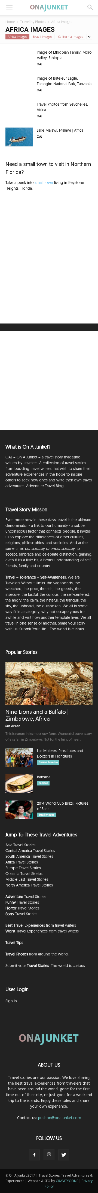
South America (17, 856)
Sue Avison (12, 726)
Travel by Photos (33, 21)
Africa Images (17, 36)
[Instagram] (49, 1154)
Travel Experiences (29, 925)
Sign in (11, 1000)
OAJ (39, 64)
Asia (8, 844)
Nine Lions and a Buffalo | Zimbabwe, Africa (37, 715)
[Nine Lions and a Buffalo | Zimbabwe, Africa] (49, 683)
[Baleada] (19, 783)
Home (10, 21)
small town (44, 182)
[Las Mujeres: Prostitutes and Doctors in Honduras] (19, 757)
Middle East (15, 879)
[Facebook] (34, 1154)
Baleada (43, 777)
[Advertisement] (49, 256)
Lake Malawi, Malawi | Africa (60, 130)
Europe (11, 867)
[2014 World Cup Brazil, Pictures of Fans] (19, 810)
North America (17, 885)
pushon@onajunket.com (59, 1117)
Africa (10, 862)
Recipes (43, 783)
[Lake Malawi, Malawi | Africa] (19, 137)
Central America (48, 762)
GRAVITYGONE (67, 1180)
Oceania (12, 873)
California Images (70, 36)
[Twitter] (63, 1154)
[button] (90, 7)
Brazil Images (42, 36)
